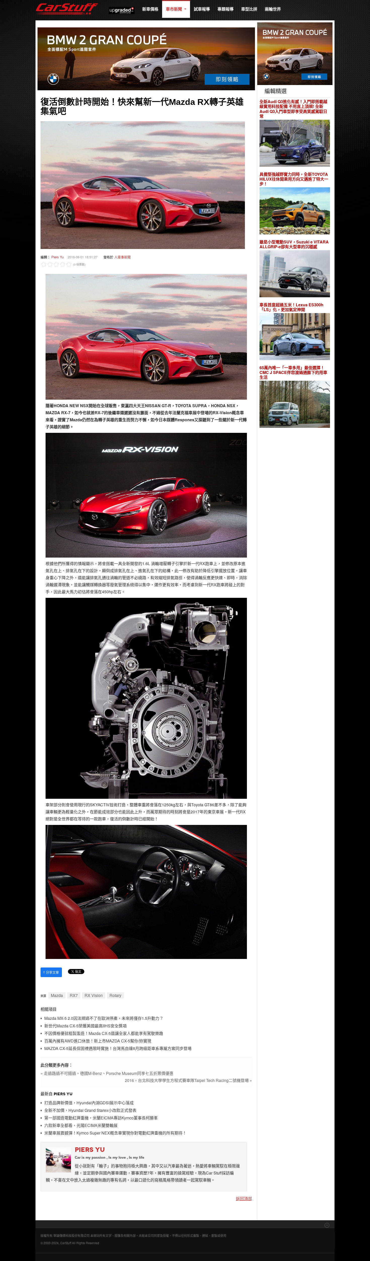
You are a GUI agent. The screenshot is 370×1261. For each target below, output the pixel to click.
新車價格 (150, 9)
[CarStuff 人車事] (66, 2)
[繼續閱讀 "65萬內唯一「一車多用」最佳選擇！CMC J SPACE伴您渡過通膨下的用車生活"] (295, 405)
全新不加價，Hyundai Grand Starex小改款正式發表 (90, 1110)
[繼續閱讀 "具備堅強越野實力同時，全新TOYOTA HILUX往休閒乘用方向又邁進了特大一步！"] (295, 212)
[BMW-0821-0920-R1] (294, 53)
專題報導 (225, 9)
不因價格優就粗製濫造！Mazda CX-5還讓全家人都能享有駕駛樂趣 (103, 1033)
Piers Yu (57, 257)
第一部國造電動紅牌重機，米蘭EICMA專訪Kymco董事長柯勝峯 (101, 1118)
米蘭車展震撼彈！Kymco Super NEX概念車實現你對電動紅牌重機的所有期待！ (115, 1133)
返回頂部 (244, 1198)
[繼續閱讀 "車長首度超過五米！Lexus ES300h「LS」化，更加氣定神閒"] (295, 337)
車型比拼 (249, 9)
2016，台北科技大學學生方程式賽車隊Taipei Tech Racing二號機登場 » (188, 1080)
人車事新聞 (122, 257)
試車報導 (202, 9)
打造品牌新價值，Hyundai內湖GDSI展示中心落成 (89, 1103)
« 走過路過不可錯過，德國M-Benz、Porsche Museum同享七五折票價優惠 (107, 1073)
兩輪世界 (273, 9)
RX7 (74, 995)
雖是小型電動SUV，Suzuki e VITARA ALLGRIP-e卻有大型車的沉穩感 (294, 244)
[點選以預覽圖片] (143, 184)
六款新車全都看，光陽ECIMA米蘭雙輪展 (81, 1125)
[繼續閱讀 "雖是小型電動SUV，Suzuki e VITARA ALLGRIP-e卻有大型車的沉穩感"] (295, 274)
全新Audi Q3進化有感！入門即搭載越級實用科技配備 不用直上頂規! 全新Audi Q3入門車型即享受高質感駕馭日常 (293, 108)
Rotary (115, 995)
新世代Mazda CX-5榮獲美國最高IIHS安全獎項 (85, 1026)
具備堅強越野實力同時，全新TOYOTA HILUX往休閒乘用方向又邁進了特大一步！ (294, 179)
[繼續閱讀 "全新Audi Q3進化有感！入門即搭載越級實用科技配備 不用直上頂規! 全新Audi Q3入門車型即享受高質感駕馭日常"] (295, 144)
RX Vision (94, 995)
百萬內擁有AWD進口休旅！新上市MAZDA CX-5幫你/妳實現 (97, 1041)
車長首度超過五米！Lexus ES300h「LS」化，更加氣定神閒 (291, 307)
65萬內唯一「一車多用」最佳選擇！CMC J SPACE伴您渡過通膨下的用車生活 (293, 372)
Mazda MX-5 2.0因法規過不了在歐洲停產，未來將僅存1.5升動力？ (103, 1018)
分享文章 (51, 972)
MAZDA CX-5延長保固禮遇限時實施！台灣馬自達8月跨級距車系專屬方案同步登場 (118, 1048)
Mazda (57, 995)
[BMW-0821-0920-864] (146, 58)
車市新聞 (174, 9)
